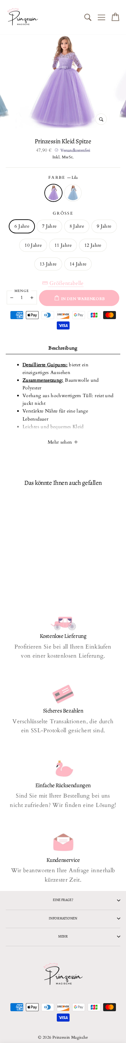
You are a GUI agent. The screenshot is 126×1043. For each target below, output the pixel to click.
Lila (53, 192)
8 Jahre (77, 226)
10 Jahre (33, 245)
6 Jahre (21, 226)
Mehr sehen (61, 442)
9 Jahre (104, 226)
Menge (21, 291)
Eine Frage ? (63, 899)
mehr (63, 936)
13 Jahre (48, 264)
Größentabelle (66, 283)
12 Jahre (92, 245)
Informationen (63, 918)
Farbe (63, 177)
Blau (73, 192)
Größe (63, 213)
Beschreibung (62, 348)
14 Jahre (78, 264)
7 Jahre (49, 226)
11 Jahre (63, 245)
